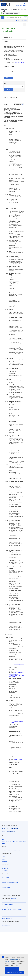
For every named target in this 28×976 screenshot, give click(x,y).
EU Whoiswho (5, 884)
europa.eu (13, 898)
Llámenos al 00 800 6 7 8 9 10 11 (9, 904)
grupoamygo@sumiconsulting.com (16, 721)
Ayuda (3, 839)
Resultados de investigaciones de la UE (10, 882)
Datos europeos (5, 879)
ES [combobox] (5, 74)
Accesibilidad (4, 861)
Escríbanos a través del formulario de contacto (12, 909)
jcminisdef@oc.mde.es (19, 62)
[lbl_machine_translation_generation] (19, 95)
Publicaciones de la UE (6, 887)
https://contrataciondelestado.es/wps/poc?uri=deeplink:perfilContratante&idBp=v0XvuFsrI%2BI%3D (16, 674)
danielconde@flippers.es (16, 760)
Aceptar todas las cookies (12, 969)
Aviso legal (4, 856)
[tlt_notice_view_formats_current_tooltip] (22, 104)
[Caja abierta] (3, 26)
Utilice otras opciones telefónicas (9, 907)
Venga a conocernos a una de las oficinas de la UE (13, 911)
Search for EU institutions (7, 918)
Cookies (3, 859)
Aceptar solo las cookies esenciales (14, 972)
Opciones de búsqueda (21, 20)
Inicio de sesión (19, 5)
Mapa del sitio (5, 870)
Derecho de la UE (5, 877)
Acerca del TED (5, 868)
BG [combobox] (6, 86)
